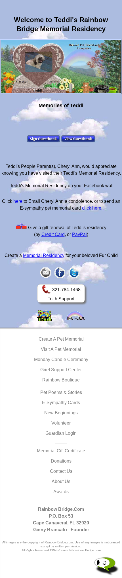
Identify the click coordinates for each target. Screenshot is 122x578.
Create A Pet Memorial (61, 339)
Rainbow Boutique (61, 379)
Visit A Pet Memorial (61, 349)
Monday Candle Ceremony (61, 359)
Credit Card (53, 234)
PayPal (79, 234)
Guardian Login (61, 433)
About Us (61, 481)
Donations (61, 461)
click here (91, 208)
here (17, 201)
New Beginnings (61, 412)
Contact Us (61, 471)
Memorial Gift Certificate (61, 450)
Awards (61, 491)
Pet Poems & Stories (61, 392)
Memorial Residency (43, 255)
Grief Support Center (61, 369)
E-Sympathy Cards (61, 402)
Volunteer (61, 423)
